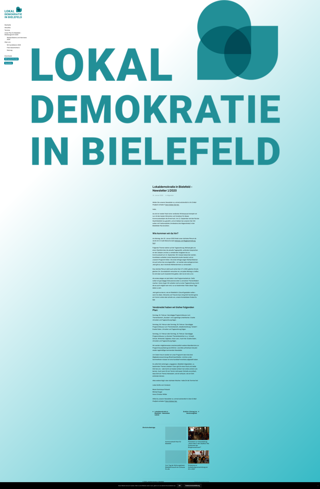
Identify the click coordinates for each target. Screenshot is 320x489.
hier (153, 299)
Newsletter (8, 63)
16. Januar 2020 (157, 195)
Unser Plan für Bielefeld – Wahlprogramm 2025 (12, 34)
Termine (7, 30)
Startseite (7, 25)
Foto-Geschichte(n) (13, 47)
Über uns (7, 42)
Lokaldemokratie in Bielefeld (15, 13)
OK (180, 485)
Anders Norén (205, 481)
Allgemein (170, 195)
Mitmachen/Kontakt (11, 59)
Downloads (8, 56)
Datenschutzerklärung (192, 485)
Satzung (9, 50)
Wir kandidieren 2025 (14, 45)
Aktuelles (7, 27)
